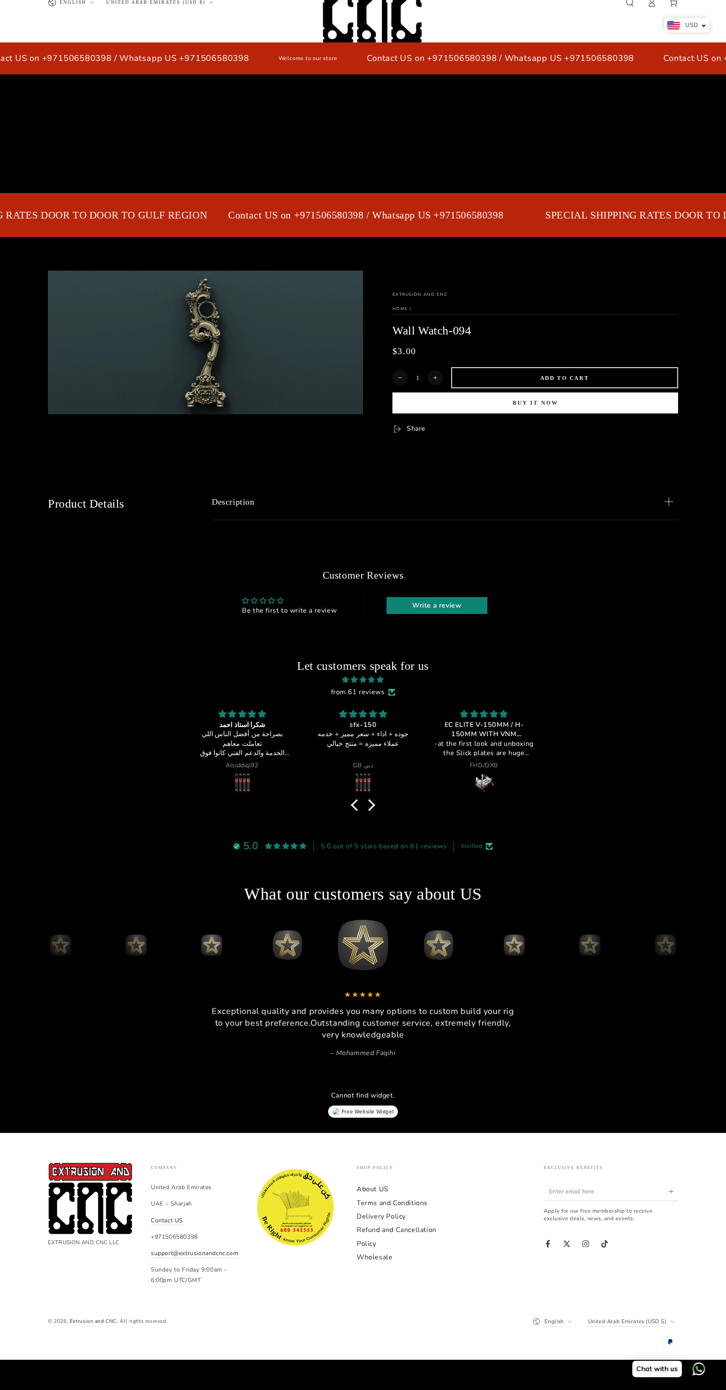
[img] (363, 680)
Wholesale (374, 1257)
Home (400, 309)
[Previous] (56, 945)
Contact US (167, 1220)
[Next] (669, 945)
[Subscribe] (673, 1191)
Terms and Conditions (392, 1203)
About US (373, 1189)
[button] (357, 805)
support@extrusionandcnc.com (194, 1253)
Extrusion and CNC (419, 294)
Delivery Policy (381, 1216)
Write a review (436, 605)
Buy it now (535, 403)
